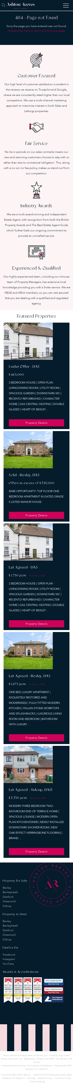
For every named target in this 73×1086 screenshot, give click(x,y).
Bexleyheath (10, 892)
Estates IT (20, 1078)
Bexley (7, 888)
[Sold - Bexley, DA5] (28, 449)
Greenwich (9, 901)
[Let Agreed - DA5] (28, 542)
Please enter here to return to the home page (36, 31)
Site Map (31, 1078)
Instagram (9, 959)
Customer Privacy (63, 1078)
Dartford (8, 897)
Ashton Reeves (23, 1074)
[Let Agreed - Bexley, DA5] (28, 650)
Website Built (39, 1074)
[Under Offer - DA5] (28, 341)
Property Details (36, 423)
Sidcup (7, 906)
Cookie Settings (37, 1081)
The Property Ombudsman (39, 1065)
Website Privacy (45, 1078)
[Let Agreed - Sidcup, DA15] (28, 764)
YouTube (8, 964)
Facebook (9, 955)
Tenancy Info (37, 575)
